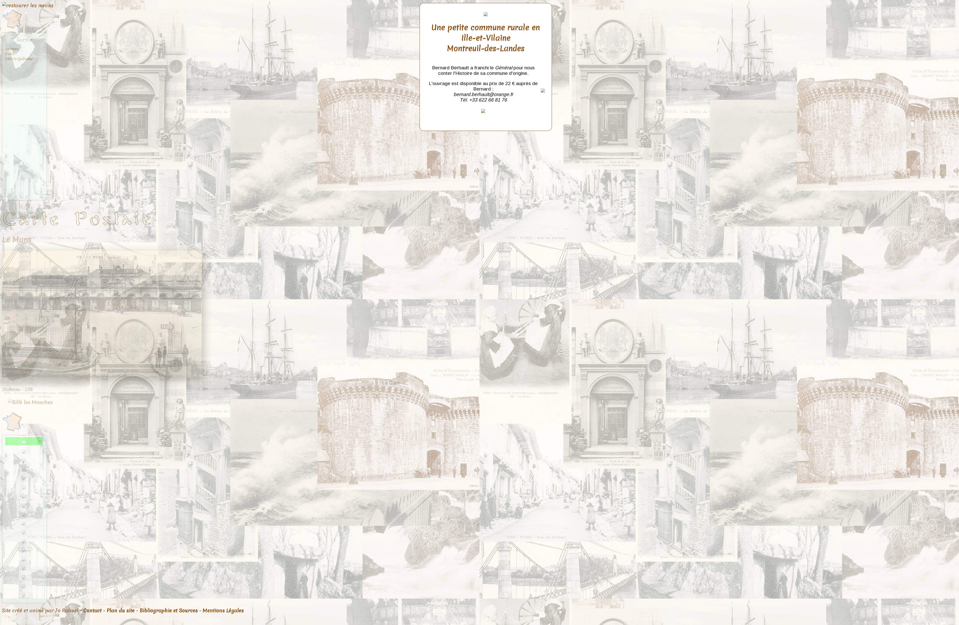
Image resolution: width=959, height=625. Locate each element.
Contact (92, 610)
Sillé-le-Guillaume (19, 58)
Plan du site (121, 610)
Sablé (9, 53)
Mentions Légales (223, 610)
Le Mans (12, 48)
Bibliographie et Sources (169, 610)
